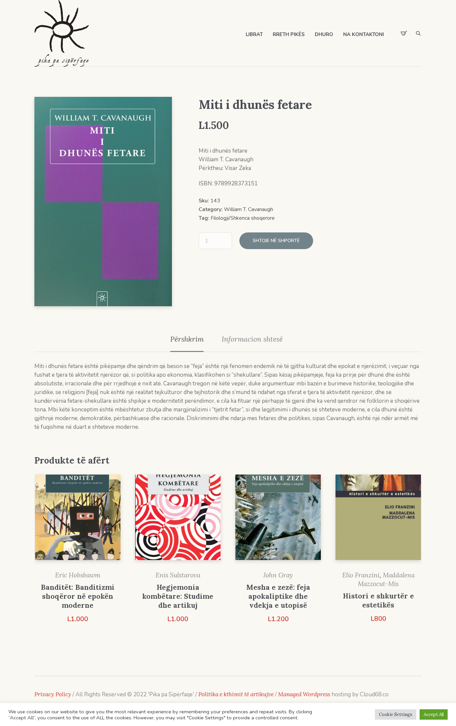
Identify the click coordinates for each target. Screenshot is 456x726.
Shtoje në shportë (276, 240)
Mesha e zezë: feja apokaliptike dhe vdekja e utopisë (278, 596)
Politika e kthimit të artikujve (236, 694)
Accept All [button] (434, 714)
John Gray (278, 575)
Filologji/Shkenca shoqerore (243, 218)
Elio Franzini (361, 575)
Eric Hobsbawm (77, 575)
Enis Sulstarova (178, 575)
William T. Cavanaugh (248, 209)
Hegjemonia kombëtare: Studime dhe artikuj (177, 596)
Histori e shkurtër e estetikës (378, 600)
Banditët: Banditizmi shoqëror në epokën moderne (78, 596)
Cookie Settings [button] (395, 714)
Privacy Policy (52, 694)
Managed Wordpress (304, 694)
